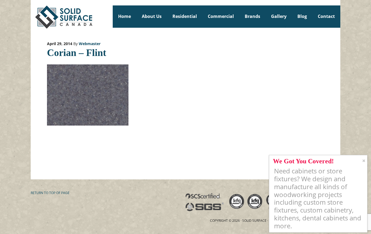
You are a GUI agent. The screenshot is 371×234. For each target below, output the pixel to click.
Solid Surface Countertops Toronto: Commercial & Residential (33, 16)
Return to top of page (50, 193)
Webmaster (89, 43)
